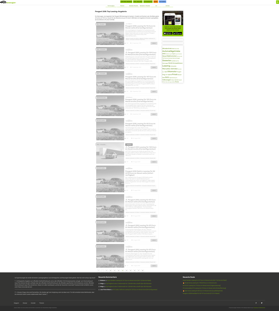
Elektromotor (172, 56)
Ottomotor (172, 71)
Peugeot (179, 71)
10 (110, 270)
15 (130, 270)
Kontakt (33, 303)
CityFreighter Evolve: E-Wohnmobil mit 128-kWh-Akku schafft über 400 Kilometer (128, 283)
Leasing (166, 66)
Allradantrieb (167, 48)
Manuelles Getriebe (170, 69)
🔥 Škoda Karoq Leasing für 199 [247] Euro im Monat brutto (200, 283)
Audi (173, 48)
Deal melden (138, 1)
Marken (122, 5)
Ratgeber (162, 1)
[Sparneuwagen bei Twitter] (262, 303)
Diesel (164, 56)
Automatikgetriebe (171, 51)
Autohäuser (148, 1)
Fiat (178, 56)
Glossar (25, 303)
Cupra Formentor (178, 53)
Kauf (176, 60)
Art (156, 5)
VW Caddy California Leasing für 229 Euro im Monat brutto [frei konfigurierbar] (135, 289)
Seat (163, 77)
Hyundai (173, 60)
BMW (164, 54)
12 (118, 270)
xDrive (173, 81)
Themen (41, 303)
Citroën (167, 53)
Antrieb (168, 5)
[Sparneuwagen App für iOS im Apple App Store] (168, 33)
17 (138, 270)
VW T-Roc (166, 81)
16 (134, 270)
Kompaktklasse (178, 63)
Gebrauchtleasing (168, 58)
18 (142, 270)
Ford (163, 58)
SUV (167, 77)
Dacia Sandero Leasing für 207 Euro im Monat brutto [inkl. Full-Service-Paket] (129, 280)
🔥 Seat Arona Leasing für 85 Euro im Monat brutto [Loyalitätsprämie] (202, 291)
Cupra (173, 53)
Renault (179, 74)
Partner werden (126, 1)
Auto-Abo (177, 48)
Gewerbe (166, 60)
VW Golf (176, 80)
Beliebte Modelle (133, 5)
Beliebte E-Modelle (145, 5)
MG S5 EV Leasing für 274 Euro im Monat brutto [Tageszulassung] (201, 285)
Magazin (16, 303)
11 (114, 270)
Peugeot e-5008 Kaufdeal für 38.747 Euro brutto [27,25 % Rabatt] (201, 293)
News (155, 1)
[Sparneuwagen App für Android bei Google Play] (177, 33)
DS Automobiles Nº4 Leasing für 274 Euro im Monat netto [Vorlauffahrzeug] (204, 288)
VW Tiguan (170, 81)
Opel (166, 71)
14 (126, 270)
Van (176, 77)
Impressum (256, 307)
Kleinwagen (165, 63)
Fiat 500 (180, 56)
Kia (178, 60)
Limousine (173, 66)
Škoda (177, 82)
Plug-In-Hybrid (167, 74)
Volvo (172, 80)
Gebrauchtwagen (176, 58)
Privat (174, 74)
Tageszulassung (172, 77)
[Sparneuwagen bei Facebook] (256, 303)
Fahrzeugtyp (111, 5)
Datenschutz (262, 307)
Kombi (170, 63)
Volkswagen (166, 80)
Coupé (170, 53)
